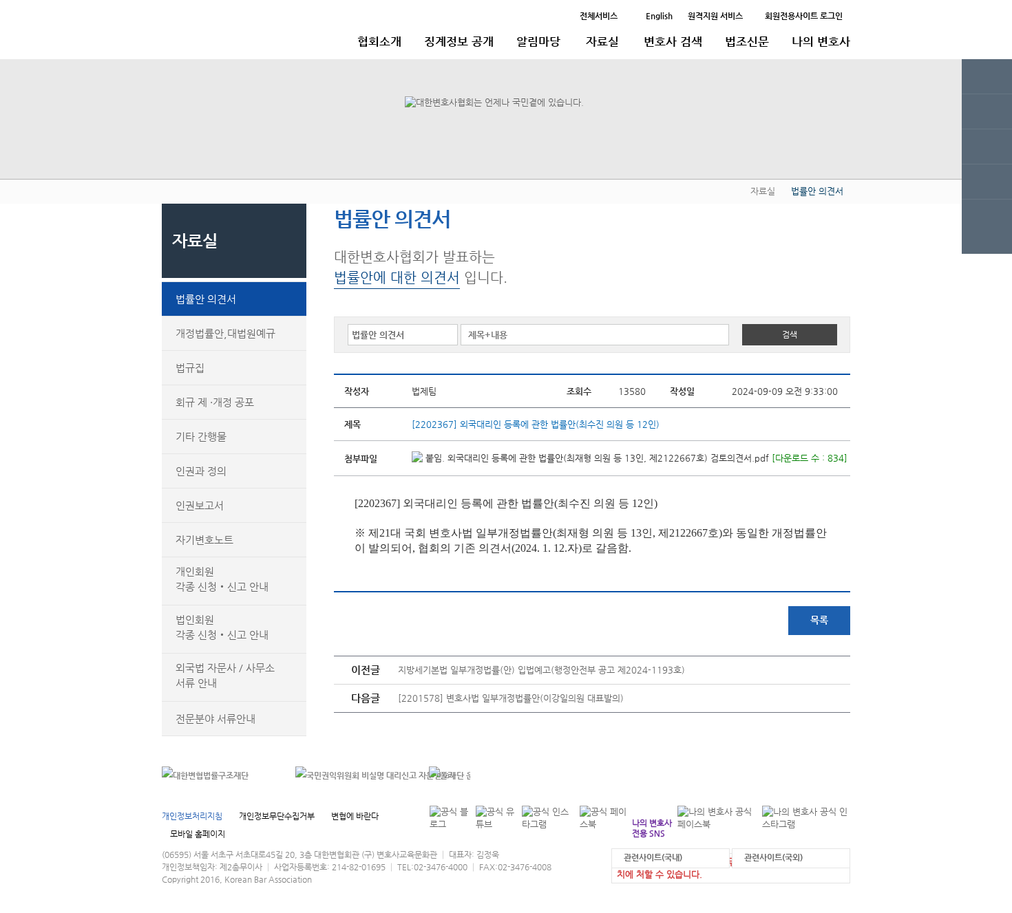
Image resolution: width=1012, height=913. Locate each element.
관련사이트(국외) (773, 857)
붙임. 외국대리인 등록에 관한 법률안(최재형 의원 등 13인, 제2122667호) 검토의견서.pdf (596, 458)
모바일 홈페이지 (197, 834)
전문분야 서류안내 (215, 718)
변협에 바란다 (355, 816)
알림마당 (538, 41)
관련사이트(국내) (653, 857)
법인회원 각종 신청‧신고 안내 (222, 627)
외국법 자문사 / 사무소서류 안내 (225, 675)
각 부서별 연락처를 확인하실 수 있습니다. (756, 775)
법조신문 (747, 41)
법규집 (190, 368)
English (659, 16)
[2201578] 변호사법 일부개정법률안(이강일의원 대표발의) (511, 698)
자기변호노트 (204, 540)
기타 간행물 (201, 436)
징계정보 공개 (459, 41)
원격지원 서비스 (715, 16)
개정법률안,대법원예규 (225, 333)
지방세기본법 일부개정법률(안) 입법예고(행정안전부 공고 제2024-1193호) (541, 670)
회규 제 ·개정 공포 (215, 402)
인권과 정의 (201, 471)
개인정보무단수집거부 (277, 816)
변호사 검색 (673, 41)
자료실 (602, 41)
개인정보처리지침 (192, 816)
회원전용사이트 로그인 (804, 16)
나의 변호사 (821, 41)
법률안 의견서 (206, 299)
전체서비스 (599, 16)
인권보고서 (200, 505)
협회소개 (379, 41)
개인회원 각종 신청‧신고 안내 (222, 579)
